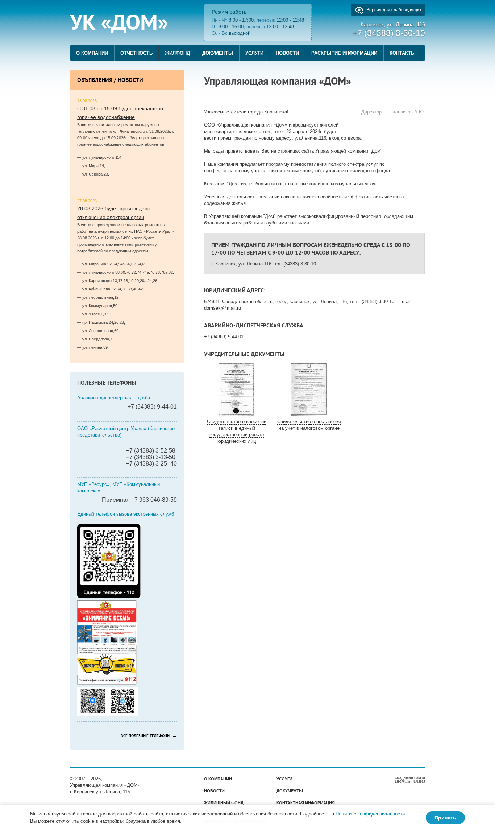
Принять (445, 818)
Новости (287, 53)
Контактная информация (305, 803)
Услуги (254, 53)
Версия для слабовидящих (394, 9)
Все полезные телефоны (145, 736)
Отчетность (136, 53)
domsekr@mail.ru (222, 308)
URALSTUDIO (410, 780)
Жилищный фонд (224, 803)
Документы (217, 53)
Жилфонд (177, 53)
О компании (92, 53)
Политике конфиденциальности (370, 814)
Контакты (403, 53)
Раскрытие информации (344, 53)
